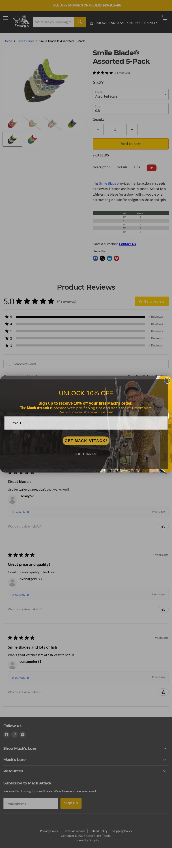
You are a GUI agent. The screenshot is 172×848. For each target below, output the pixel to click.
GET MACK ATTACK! (86, 441)
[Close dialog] (167, 380)
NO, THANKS (86, 454)
